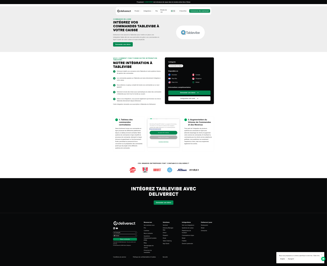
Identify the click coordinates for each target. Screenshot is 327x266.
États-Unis (175, 82)
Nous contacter (148, 233)
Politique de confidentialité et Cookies (144, 257)
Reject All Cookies (163, 137)
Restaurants (204, 225)
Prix (145, 228)
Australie (174, 75)
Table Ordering (167, 241)
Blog (145, 243)
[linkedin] (114, 228)
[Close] (322, 254)
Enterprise (204, 230)
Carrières (146, 230)
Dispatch (165, 235)
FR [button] (174, 11)
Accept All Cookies (163, 132)
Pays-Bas (174, 78)
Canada (198, 75)
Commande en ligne (175, 66)
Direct (164, 233)
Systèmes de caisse (187, 228)
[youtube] (117, 228)
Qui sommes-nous (149, 225)
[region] (164, 133)
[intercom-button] (323, 259)
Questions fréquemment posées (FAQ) (150, 238)
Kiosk (164, 238)
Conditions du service (119, 257)
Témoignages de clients (149, 246)
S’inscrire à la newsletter (148, 251)
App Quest (166, 243)
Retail (183, 238)
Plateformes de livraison (186, 232)
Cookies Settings (164, 141)
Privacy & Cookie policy (155, 129)
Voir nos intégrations (188, 225)
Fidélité (184, 241)
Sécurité (165, 257)
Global (197, 82)
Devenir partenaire (187, 243)
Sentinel (165, 225)
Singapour (199, 78)
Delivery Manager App (168, 229)
